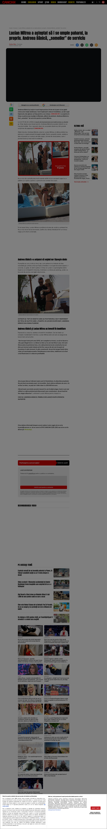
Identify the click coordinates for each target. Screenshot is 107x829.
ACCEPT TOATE (96, 808)
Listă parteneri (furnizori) (54, 810)
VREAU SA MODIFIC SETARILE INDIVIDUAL (95, 813)
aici (39, 817)
